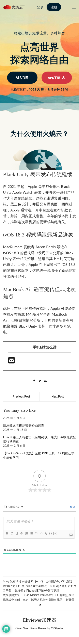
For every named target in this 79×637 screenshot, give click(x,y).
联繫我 (70, 599)
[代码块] (40, 533)
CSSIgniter (57, 628)
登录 (72, 507)
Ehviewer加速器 (39, 620)
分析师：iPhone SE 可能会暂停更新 (37, 590)
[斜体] (11, 533)
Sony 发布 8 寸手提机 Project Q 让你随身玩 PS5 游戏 (37, 581)
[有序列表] (26, 533)
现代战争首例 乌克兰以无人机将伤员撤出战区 (32, 599)
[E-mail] (11, 362)
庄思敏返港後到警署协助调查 (23, 425)
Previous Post (21, 396)
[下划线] (16, 533)
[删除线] (21, 533)
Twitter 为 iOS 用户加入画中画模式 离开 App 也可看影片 (39, 586)
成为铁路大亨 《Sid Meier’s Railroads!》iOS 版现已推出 (38, 595)
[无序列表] (31, 533)
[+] (55, 533)
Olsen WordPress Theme (30, 628)
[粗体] (6, 533)
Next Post (57, 396)
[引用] (36, 533)
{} (50, 533)
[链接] (45, 533)
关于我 (7, 590)
